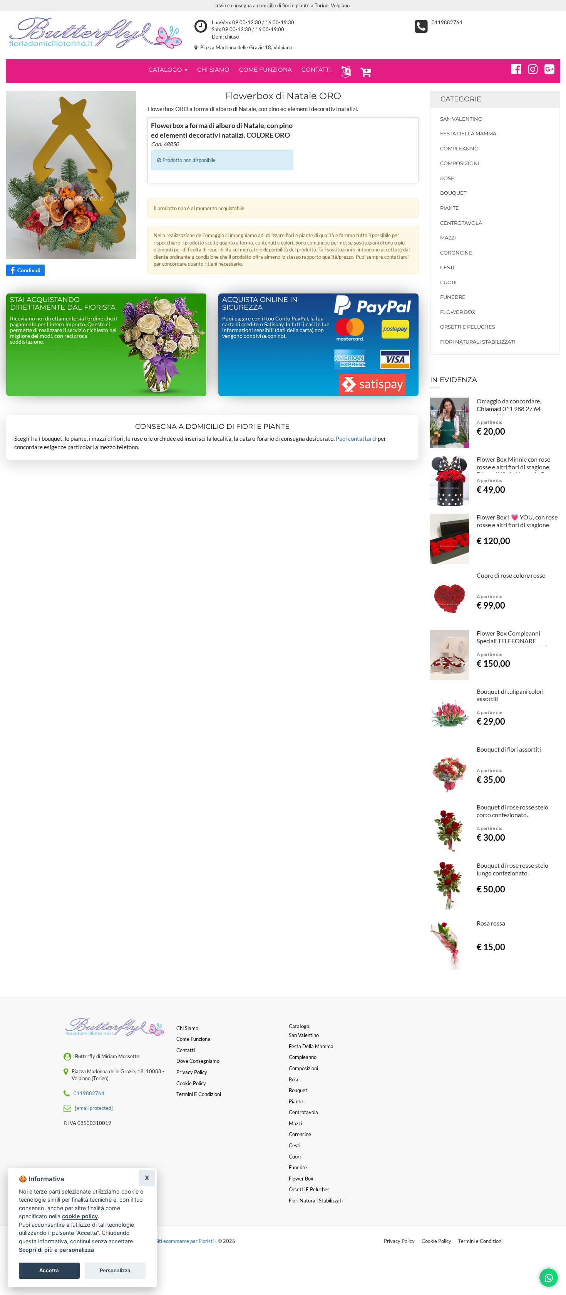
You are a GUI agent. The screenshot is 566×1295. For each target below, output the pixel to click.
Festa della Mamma (468, 133)
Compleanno (459, 148)
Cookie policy (191, 1083)
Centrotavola (461, 223)
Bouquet (453, 193)
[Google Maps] (546, 68)
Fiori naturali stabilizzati (477, 342)
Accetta (49, 1270)
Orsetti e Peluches (467, 327)
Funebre (453, 297)
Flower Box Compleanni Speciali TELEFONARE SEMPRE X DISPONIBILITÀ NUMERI (513, 644)
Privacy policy (191, 1072)
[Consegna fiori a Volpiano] (94, 33)
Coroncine (456, 253)
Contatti (185, 1050)
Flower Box (458, 312)
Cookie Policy (436, 1241)
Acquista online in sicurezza (260, 303)
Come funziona (193, 1039)
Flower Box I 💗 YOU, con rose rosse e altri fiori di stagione (517, 520)
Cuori (448, 282)
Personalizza (115, 1270)
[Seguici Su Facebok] (513, 68)
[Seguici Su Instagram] (529, 68)
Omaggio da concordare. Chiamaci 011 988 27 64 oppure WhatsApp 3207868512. (509, 412)
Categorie (460, 99)
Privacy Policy (399, 1241)
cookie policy (80, 1216)
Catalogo (166, 69)
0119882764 (447, 22)
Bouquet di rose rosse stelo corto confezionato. (512, 810)
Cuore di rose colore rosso (511, 575)
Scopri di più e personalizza (56, 1249)
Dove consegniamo (197, 1061)
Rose (447, 178)
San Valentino (461, 119)
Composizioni (459, 163)
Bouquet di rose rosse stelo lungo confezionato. (512, 869)
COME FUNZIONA (265, 69)
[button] (344, 71)
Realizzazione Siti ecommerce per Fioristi (169, 1241)
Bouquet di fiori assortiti (509, 749)
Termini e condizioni (198, 1094)
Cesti (447, 267)
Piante (449, 208)
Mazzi (448, 237)
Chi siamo (187, 1028)
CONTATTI (316, 69)
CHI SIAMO (213, 69)
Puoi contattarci (356, 438)
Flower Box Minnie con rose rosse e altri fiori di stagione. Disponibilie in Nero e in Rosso (517, 466)
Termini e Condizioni (480, 1241)
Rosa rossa (491, 923)
